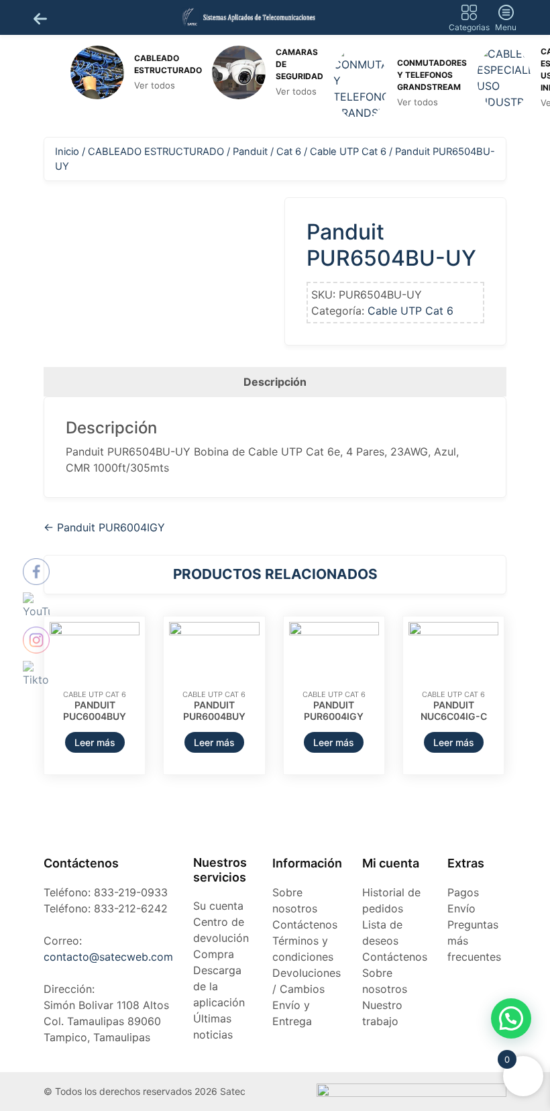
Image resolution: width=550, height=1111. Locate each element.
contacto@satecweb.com (108, 956)
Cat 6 (288, 152)
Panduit (250, 152)
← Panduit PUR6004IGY (104, 527)
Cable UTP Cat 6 (348, 152)
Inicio (67, 152)
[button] (511, 1018)
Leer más (94, 742)
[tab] (275, 381)
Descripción (275, 381)
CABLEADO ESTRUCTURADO (156, 152)
